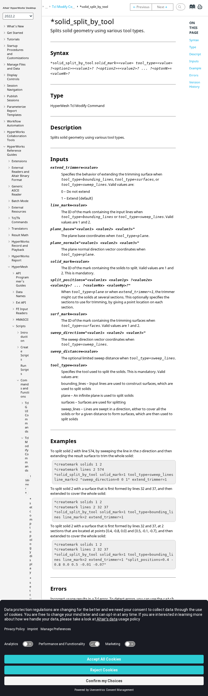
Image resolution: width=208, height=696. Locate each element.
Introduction (24, 336)
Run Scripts (25, 369)
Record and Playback (20, 245)
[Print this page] (200, 8)
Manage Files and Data (16, 66)
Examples (196, 68)
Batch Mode (20, 201)
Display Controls (13, 77)
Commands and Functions (25, 388)
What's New (15, 26)
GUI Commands (27, 417)
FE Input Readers (22, 311)
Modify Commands (27, 454)
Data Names (20, 294)
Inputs (194, 61)
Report (20, 258)
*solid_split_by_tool (94, 6)
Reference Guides (16, 150)
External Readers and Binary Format (20, 173)
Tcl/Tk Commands (20, 220)
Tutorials (13, 39)
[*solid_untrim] (164, 7)
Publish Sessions (13, 98)
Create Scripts (25, 353)
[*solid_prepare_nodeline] (141, 7)
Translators (20, 228)
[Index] (190, 10)
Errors (193, 75)
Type (192, 47)
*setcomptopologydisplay (31, 535)
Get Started (15, 33)
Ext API (21, 302)
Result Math (20, 235)
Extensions (19, 161)
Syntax (194, 40)
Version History (194, 84)
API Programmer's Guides (22, 279)
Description (197, 54)
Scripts (20, 326)
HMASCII (22, 319)
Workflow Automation (15, 123)
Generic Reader (17, 190)
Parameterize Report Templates (16, 111)
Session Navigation (14, 87)
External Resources (19, 209)
